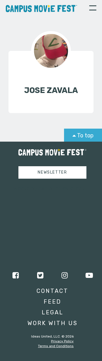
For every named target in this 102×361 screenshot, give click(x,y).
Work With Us (52, 323)
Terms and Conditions (56, 346)
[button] (92, 8)
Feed (52, 301)
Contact (52, 290)
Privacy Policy (62, 341)
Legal (52, 312)
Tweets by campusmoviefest (47, 188)
